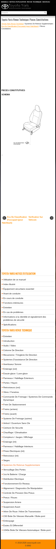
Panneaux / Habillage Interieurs (18, 446)
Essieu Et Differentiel (13, 525)
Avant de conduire (11, 293)
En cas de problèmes (13, 312)
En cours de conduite (13, 298)
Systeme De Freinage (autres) (17, 418)
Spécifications (9, 324)
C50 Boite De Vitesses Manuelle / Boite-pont (24, 516)
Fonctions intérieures (13, 303)
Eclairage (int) (9, 442)
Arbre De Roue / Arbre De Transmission (22, 511)
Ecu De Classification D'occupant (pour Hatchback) (20, 26)
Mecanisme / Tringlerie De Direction (20, 355)
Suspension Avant (11, 507)
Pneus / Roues (10, 497)
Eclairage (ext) (10, 369)
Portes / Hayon (10, 383)
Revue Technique (34, 2)
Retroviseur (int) (11, 455)
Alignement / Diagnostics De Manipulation (23, 488)
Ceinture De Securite (13, 428)
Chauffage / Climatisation (15, 432)
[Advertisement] (28, 59)
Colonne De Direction (13, 350)
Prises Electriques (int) (13, 451)
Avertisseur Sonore (12, 364)
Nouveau (46, 2)
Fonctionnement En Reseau (16, 483)
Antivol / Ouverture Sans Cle (16, 423)
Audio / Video (9, 345)
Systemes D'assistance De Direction (20, 359)
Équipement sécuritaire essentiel (18, 289)
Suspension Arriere (12, 502)
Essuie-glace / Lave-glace (15, 373)
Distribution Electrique (13, 479)
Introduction (8, 341)
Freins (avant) (10, 414)
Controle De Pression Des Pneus (18, 493)
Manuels (5, 2)
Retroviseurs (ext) (11, 387)
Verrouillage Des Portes (14, 469)
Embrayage (8, 521)
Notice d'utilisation (17, 2)
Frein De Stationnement (14, 404)
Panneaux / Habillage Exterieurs (18, 378)
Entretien (7, 307)
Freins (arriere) (10, 409)
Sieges (6, 460)
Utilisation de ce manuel (14, 279)
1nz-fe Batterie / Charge (14, 474)
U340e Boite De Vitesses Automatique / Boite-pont (27, 530)
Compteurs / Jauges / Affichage (18, 437)
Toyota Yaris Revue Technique (12, 24)
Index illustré (9, 284)
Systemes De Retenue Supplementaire (21, 465)
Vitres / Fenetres (11, 392)
